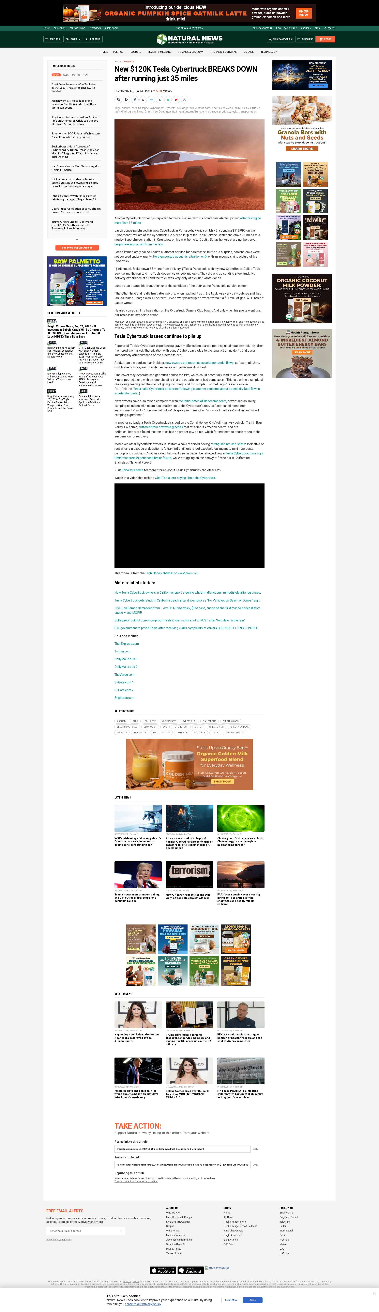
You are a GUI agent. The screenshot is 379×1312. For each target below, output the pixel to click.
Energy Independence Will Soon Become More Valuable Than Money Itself (60, 378)
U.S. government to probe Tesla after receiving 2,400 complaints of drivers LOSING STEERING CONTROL (186, 628)
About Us (306, 28)
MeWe (283, 1244)
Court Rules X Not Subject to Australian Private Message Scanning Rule (76, 210)
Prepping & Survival (224, 51)
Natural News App (233, 1230)
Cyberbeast (157, 108)
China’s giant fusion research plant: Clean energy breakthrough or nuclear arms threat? (240, 841)
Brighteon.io (286, 1212)
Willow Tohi (186, 834)
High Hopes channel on (171, 573)
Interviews (95, 28)
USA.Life (284, 1253)
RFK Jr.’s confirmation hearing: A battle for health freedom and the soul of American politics (239, 1037)
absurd (126, 108)
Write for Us (172, 1230)
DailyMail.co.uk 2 (126, 667)
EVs (248, 108)
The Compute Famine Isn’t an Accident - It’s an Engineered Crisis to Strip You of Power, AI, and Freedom (76, 120)
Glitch (124, 111)
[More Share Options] (185, 99)
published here (156, 1287)
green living (136, 111)
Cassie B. (134, 834)
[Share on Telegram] (152, 99)
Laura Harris (143, 91)
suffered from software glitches (161, 427)
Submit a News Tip (176, 1244)
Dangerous (187, 108)
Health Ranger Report (62, 313)
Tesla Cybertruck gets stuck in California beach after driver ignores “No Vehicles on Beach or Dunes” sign (186, 600)
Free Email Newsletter (178, 1221)
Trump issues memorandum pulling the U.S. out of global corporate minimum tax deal (136, 897)
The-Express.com (126, 644)
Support (170, 1226)
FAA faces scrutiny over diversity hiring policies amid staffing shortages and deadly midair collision (238, 899)
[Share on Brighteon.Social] (118, 99)
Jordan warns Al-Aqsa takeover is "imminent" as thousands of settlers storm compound (74, 104)
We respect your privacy (58, 1239)
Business (129, 61)
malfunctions (198, 111)
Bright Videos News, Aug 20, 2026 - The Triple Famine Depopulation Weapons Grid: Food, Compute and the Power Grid (60, 403)
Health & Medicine (159, 51)
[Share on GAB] (168, 99)
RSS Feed (229, 1244)
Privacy (127, 1281)
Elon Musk (238, 108)
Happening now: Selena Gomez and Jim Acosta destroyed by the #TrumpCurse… (136, 1037)
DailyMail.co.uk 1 (126, 659)
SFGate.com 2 (124, 690)
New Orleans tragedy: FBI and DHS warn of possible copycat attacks (188, 896)
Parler (283, 1226)
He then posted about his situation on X (180, 256)
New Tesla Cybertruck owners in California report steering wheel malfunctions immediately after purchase (187, 592)
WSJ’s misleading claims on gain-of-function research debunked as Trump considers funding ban (137, 841)
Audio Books (111, 28)
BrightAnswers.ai (262, 28)
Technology (269, 51)
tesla (234, 111)
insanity (170, 111)
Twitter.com (122, 651)
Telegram (285, 1221)
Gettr (282, 1235)
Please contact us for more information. (136, 1181)
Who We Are (173, 1212)
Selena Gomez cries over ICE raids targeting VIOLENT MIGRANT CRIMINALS (187, 1094)
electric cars (202, 108)
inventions (182, 111)
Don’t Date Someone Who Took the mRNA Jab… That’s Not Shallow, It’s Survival (74, 88)
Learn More (231, 1300)
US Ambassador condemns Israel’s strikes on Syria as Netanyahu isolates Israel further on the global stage (75, 182)
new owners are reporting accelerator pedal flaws (199, 363)
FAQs (317, 28)
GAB (282, 1248)
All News (228, 1217)
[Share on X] (143, 99)
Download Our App (286, 28)
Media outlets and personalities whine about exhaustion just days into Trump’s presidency (136, 1094)
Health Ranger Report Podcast (240, 1226)
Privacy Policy (173, 1248)
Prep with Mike (77, 28)
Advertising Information (179, 1239)
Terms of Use (173, 1253)
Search (332, 28)
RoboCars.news (132, 470)
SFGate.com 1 (124, 682)
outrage (213, 111)
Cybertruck (172, 108)
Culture (135, 51)
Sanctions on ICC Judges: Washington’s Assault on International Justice (76, 135)
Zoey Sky (185, 891)
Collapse (143, 108)
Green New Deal (154, 111)
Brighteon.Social (289, 1217)
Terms (136, 1281)
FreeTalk (284, 1239)
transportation (248, 111)
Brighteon (60, 28)
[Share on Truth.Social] (160, 99)
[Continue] (121, 1231)
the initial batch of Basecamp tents (202, 401)
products (224, 111)
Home (46, 28)
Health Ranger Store (235, 1221)
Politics (118, 51)
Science (249, 51)
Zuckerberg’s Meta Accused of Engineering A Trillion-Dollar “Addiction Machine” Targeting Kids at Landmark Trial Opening (75, 151)
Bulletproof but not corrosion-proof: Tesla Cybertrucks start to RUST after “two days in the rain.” (179, 620)
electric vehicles (221, 108)
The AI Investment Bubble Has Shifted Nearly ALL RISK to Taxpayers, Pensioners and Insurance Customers (92, 379)
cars (134, 108)
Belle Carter (238, 891)
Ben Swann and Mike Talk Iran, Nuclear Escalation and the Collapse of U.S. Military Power (61, 352)
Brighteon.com (124, 698)
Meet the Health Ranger (179, 1217)
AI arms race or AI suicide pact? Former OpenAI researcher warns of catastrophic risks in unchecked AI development (189, 843)
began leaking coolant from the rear (138, 244)
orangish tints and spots (228, 444)
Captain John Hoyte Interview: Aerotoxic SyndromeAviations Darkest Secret (89, 401)
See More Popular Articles (77, 247)
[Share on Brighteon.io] (127, 99)
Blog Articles (231, 1239)
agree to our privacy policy (143, 1304)
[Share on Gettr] (177, 99)
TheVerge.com (124, 675)
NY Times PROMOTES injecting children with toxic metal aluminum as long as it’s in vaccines (240, 1094)
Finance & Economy (191, 51)
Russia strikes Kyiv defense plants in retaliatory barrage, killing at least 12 (74, 197)
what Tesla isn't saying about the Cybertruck (185, 478)
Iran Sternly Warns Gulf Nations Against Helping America (76, 167)
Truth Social (286, 1230)
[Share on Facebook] (135, 99)
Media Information (176, 1235)
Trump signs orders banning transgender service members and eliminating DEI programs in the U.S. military (189, 1039)
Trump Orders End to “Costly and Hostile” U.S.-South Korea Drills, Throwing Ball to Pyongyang (72, 225)
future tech (181, 727)
